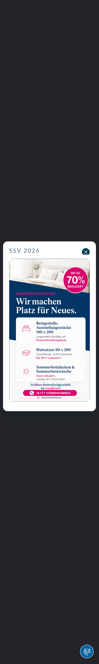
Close (86, 252)
